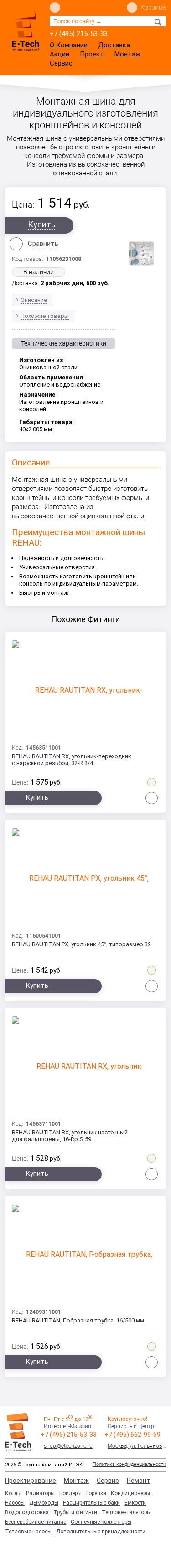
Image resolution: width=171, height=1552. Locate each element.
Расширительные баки (91, 1503)
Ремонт (138, 1480)
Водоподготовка (27, 1512)
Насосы (15, 1503)
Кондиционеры (130, 1493)
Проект (92, 54)
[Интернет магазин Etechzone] (25, 30)
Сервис (61, 63)
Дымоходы (43, 1503)
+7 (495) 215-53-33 (79, 34)
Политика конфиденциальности (129, 1464)
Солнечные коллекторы (101, 1522)
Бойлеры (70, 1493)
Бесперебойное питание (35, 1522)
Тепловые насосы (28, 1531)
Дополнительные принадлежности (100, 1531)
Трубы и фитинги (75, 1512)
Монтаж (127, 54)
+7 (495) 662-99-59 (132, 1434)
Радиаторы (40, 1493)
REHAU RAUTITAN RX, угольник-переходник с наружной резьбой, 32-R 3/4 (71, 759)
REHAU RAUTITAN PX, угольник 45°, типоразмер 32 (81, 944)
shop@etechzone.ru (68, 1446)
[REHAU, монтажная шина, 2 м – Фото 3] (141, 253)
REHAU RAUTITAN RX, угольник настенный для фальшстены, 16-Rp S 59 (70, 1136)
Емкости (135, 1503)
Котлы (13, 1493)
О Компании (69, 45)
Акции (59, 54)
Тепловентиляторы (126, 1512)
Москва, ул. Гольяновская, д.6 (137, 1446)
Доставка (114, 45)
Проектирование (30, 1480)
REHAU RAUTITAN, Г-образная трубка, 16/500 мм (78, 1320)
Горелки (96, 1493)
